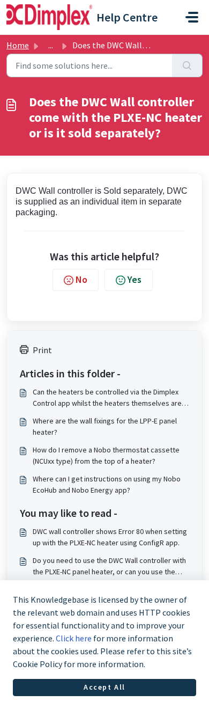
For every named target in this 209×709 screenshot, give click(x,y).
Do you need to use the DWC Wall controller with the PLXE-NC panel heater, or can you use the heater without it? (109, 566)
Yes (134, 279)
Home (17, 45)
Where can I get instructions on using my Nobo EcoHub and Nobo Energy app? (107, 484)
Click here (74, 638)
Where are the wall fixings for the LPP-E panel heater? (105, 426)
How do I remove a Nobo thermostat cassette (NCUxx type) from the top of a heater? (106, 455)
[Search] (187, 65)
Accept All (104, 687)
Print (42, 350)
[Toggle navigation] (192, 17)
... (50, 45)
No (81, 279)
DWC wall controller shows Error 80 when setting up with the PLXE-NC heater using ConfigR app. (110, 537)
